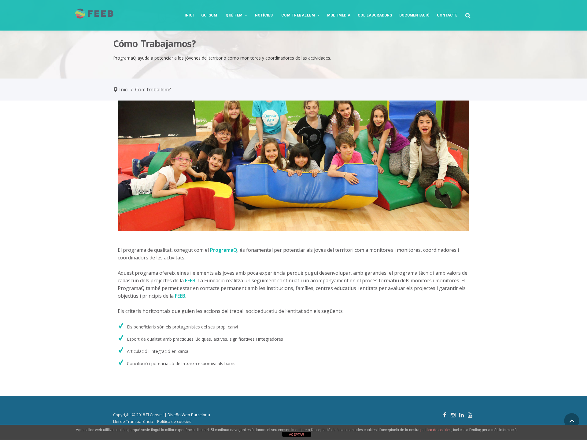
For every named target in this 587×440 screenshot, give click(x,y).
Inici (123, 89)
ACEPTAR (296, 434)
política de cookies (435, 430)
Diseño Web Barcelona (189, 414)
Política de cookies (174, 421)
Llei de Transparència (133, 421)
